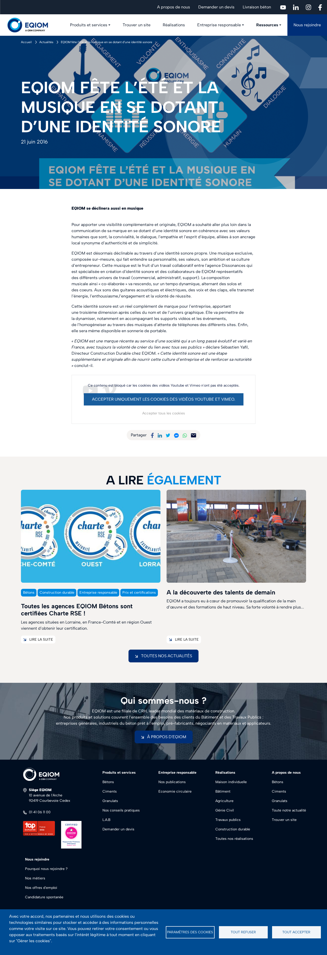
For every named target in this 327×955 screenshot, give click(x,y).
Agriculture (224, 801)
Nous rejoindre (307, 24)
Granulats (110, 801)
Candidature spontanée (44, 897)
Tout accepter (296, 932)
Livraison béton (257, 7)
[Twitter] (168, 435)
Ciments (109, 791)
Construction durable (232, 829)
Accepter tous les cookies (163, 413)
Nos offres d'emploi (41, 888)
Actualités (46, 42)
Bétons (108, 782)
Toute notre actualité (289, 810)
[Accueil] (30, 25)
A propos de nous (173, 7)
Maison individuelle (231, 782)
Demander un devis (216, 7)
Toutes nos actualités (166, 655)
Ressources (267, 24)
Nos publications (172, 782)
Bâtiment (222, 791)
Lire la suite (41, 639)
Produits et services (88, 24)
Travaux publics (228, 820)
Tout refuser (243, 932)
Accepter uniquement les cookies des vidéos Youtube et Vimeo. (163, 399)
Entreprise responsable (219, 24)
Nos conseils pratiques (121, 810)
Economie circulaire (175, 791)
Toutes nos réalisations (234, 839)
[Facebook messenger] (176, 435)
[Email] (193, 435)
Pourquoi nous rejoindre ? (46, 869)
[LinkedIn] (160, 435)
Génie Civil (224, 810)
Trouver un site (136, 24)
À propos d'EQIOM (166, 736)
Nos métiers (35, 878)
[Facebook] (152, 435)
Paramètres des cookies (190, 932)
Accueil (26, 42)
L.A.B (106, 820)
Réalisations (174, 24)
